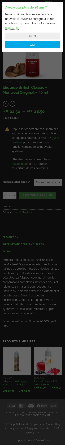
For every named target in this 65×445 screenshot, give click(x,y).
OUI (32, 44)
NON (32, 36)
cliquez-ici (12, 27)
